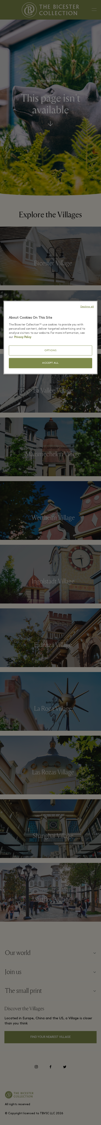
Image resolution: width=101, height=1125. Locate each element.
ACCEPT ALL (50, 363)
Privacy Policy (22, 337)
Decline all (87, 306)
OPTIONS (50, 350)
